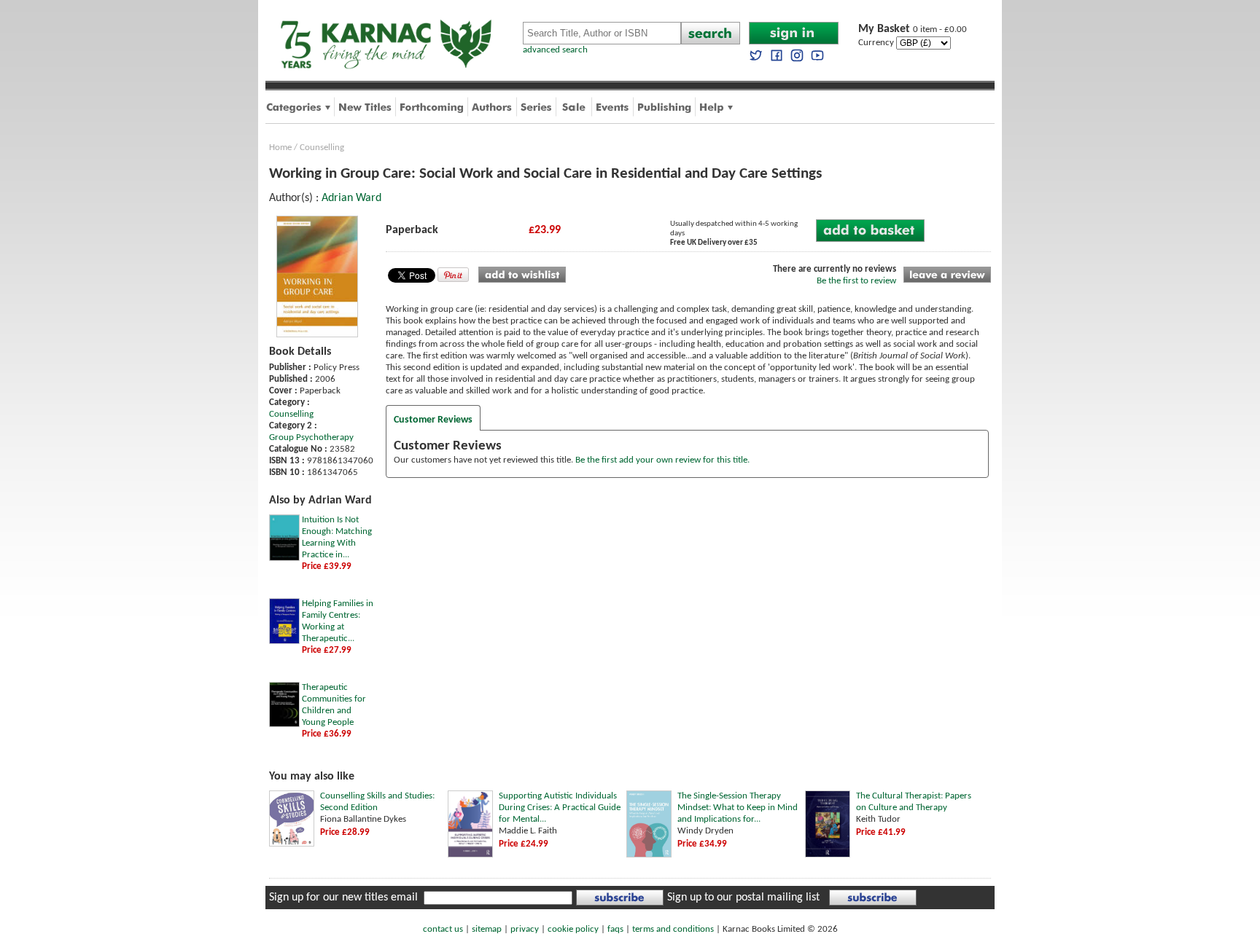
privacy (524, 929)
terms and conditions (673, 929)
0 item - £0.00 (912, 29)
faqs (615, 929)
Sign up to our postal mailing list (743, 897)
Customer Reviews (433, 420)
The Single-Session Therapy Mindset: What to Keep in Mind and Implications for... (737, 807)
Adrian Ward (351, 198)
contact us (443, 929)
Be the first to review (856, 281)
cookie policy (573, 929)
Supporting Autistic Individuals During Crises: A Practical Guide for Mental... (560, 807)
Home (280, 147)
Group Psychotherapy (311, 437)
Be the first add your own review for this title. (662, 460)
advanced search (555, 50)
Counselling (322, 147)
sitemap (487, 929)
